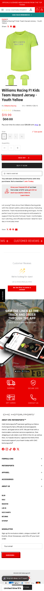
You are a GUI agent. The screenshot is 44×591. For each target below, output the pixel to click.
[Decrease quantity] (4, 148)
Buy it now (22, 165)
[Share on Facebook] (11, 26)
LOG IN (4, 508)
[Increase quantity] (17, 148)
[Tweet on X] (8, 26)
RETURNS (5, 517)
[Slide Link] (22, 338)
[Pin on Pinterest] (13, 229)
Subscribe (9, 555)
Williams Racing (10, 105)
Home (4, 19)
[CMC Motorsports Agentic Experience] (15, 578)
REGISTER (5, 504)
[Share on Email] (14, 27)
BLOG (3, 495)
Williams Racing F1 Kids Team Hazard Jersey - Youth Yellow (22, 22)
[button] (22, 15)
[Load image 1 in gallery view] (22, 51)
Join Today (28, 181)
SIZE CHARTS (6, 512)
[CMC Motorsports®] (16, 10)
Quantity (5, 143)
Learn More (24, 195)
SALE (3, 500)
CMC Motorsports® (24, 573)
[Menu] (2, 9)
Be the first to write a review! (22, 288)
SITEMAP (5, 521)
